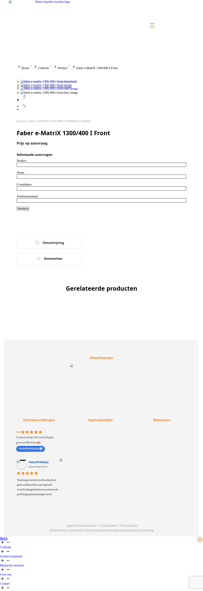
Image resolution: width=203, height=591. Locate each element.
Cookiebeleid (108, 525)
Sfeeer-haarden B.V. (70, 530)
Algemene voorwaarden (81, 525)
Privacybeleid (128, 525)
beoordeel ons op (28, 448)
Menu (3, 539)
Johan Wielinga (38, 462)
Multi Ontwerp (144, 530)
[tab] (49, 243)
